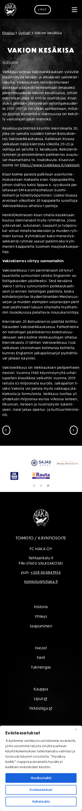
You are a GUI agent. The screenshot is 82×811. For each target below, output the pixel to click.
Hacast (41, 648)
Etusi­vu (8, 33)
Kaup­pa (41, 689)
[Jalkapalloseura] (10, 9)
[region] (41, 768)
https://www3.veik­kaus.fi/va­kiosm (50, 165)
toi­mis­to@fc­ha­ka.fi (41, 581)
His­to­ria (41, 606)
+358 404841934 (46, 572)
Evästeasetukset (41, 790)
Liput (42, 9)
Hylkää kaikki (41, 801)
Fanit (41, 657)
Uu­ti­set (25, 33)
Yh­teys (41, 616)
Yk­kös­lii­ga (38, 708)
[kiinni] (77, 729)
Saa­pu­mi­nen (41, 626)
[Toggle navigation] (74, 9)
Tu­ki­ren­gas (41, 667)
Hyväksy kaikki (41, 778)
